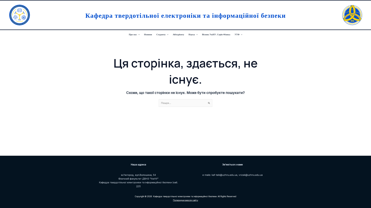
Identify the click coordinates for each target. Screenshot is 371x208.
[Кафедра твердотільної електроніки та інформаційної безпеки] (19, 15)
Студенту (161, 34)
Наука (192, 34)
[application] (138, 34)
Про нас (133, 34)
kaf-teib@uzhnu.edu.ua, (225, 174)
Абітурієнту (178, 34)
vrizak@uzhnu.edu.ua (251, 174)
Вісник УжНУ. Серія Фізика (216, 34)
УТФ (237, 34)
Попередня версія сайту (185, 200)
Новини (148, 34)
